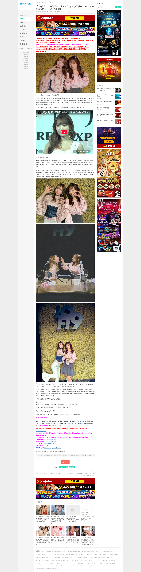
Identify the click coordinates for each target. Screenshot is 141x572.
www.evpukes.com (49, 443)
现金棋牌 (26, 64)
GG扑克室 (83, 554)
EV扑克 (85, 566)
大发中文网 (75, 566)
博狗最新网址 (106, 554)
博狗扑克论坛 (99, 551)
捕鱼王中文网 (50, 554)
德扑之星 (69, 560)
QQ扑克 (81, 566)
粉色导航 (57, 554)
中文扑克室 (38, 554)
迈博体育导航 (65, 557)
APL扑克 (64, 563)
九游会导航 (79, 557)
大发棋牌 (26, 66)
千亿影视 (47, 560)
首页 (21, 11)
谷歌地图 (48, 568)
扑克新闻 (114, 563)
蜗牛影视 (58, 560)
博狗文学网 (38, 557)
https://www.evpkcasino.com (52, 446)
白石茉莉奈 (71, 467)
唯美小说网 (109, 557)
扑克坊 (80, 560)
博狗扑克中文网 (76, 551)
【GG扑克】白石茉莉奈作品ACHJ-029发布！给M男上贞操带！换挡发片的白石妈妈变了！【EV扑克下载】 (73, 540)
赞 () (66, 462)
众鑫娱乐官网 (45, 557)
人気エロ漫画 (97, 557)
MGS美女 (38, 551)
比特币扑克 (23, 44)
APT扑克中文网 (79, 563)
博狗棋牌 (59, 563)
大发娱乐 (55, 566)
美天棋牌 (44, 554)
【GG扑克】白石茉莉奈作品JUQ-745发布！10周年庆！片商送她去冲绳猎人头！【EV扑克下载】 (42, 519)
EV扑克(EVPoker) (43, 418)
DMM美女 (84, 551)
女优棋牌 (26, 62)
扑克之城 (68, 554)
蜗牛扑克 (23, 22)
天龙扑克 (23, 26)
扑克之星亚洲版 (98, 554)
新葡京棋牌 (23, 33)
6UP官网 (51, 557)
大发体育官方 (97, 560)
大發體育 (94, 563)
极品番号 (78, 554)
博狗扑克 (23, 15)
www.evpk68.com (51, 441)
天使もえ (61, 467)
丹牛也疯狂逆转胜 (40, 560)
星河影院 (103, 557)
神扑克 (22, 19)
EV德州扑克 (38, 566)
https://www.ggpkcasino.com (52, 448)
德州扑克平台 (26, 5)
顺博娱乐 (26, 58)
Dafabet (44, 566)
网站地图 (52, 568)
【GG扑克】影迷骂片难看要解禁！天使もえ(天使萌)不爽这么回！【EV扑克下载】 (57, 540)
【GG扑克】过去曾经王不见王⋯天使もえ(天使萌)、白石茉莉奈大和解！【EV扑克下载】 (65, 7)
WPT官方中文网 (70, 563)
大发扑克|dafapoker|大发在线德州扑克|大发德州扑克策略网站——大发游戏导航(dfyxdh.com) (61, 45)
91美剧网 (62, 554)
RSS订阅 (30, 48)
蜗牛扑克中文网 (57, 551)
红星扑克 (23, 37)
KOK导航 (85, 557)
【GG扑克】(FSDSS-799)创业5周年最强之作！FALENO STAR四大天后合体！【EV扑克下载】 (72, 519)
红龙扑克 (23, 29)
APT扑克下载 (112, 560)
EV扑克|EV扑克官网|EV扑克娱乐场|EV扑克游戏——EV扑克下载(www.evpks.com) (58, 38)
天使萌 (66, 467)
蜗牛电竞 (100, 563)
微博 (22, 48)
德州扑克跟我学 (90, 551)
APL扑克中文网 (87, 563)
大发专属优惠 (61, 566)
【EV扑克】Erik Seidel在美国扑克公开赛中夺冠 (48, 473)
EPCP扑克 (45, 563)
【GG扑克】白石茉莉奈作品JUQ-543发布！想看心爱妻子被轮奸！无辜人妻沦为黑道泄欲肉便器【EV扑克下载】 (43, 541)
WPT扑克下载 (39, 563)
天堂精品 (52, 560)
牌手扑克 (49, 566)
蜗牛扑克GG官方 (114, 554)
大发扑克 (26, 54)
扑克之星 (23, 40)
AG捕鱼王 (113, 551)
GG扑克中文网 (90, 554)
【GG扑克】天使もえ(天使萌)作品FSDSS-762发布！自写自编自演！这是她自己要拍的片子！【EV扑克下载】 (57, 520)
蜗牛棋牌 (64, 551)
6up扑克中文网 (106, 551)
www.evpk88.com (52, 439)
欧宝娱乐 (91, 557)
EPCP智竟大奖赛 (107, 563)
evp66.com (69, 423)
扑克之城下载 (50, 551)
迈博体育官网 (72, 557)
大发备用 (26, 69)
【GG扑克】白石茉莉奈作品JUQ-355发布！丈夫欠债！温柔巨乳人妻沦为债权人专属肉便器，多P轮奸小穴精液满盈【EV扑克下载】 (88, 541)
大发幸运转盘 (68, 566)
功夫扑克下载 (52, 563)
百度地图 (56, 568)
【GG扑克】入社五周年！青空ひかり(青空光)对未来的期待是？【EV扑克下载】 (81, 474)
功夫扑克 (86, 560)
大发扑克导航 (58, 557)
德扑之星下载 (75, 560)
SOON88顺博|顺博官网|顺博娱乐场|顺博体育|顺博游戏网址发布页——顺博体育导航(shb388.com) (62, 47)
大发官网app (105, 560)
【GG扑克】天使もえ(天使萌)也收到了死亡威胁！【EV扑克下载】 (87, 518)
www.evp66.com (80, 421)
